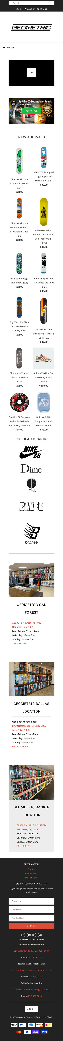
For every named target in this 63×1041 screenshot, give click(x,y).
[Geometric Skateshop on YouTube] (29, 935)
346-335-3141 (20, 643)
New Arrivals (31, 137)
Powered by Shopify (44, 1017)
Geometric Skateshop (25, 1017)
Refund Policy (31, 873)
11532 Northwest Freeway (26, 622)
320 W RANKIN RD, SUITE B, (31, 825)
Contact (31, 869)
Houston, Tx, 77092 (22, 627)
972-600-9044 (20, 746)
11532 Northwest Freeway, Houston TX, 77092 (31, 970)
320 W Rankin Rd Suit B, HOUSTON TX (31, 951)
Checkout (42, 9)
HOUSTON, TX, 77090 (28, 829)
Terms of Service (31, 878)
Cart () (31, 9)
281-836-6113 (24, 846)
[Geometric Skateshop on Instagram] (34, 935)
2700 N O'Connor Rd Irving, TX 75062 (31, 989)
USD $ (30, 1009)
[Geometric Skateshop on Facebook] (23, 935)
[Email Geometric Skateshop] (40, 935)
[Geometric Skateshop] (31, 28)
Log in (19, 9)
